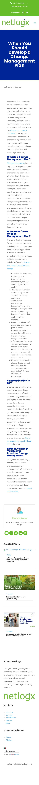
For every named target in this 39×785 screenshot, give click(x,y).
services (9, 720)
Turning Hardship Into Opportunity (16, 598)
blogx (8, 723)
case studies (11, 717)
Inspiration (9, 594)
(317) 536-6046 (18, 3)
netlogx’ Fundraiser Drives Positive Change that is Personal (17, 559)
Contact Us (15, 12)
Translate (16, 754)
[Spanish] (5, 748)
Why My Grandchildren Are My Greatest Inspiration (19, 635)
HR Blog (8, 555)
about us (9, 712)
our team (9, 715)
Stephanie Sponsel (13, 87)
